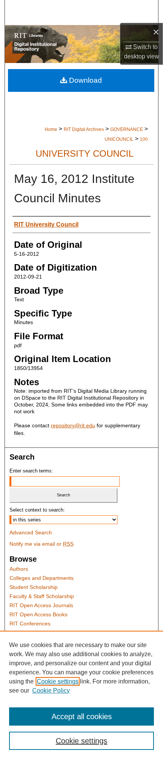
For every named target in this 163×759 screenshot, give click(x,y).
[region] (81, 695)
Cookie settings (57, 681)
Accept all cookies (82, 716)
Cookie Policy (51, 690)
